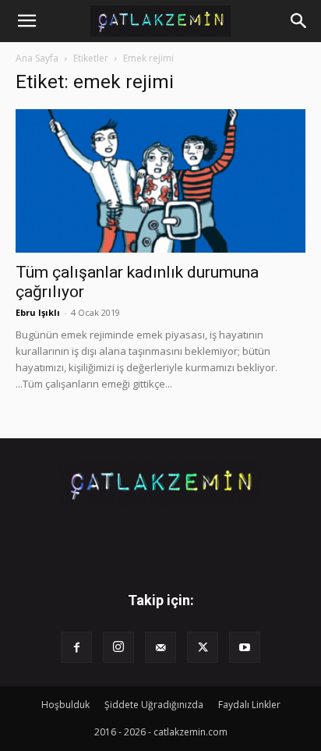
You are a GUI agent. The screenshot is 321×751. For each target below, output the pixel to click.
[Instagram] (118, 647)
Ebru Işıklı (38, 312)
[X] (202, 647)
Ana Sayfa (37, 58)
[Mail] (160, 647)
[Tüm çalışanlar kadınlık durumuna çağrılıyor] (160, 181)
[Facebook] (76, 647)
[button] (26, 21)
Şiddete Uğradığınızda (153, 704)
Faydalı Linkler (249, 704)
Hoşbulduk (65, 704)
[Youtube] (244, 647)
